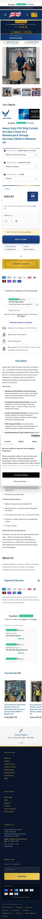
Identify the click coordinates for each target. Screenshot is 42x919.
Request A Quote (21, 264)
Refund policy (9, 811)
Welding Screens (7, 913)
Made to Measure (30, 913)
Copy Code (27, 32)
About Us (7, 758)
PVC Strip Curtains (7, 907)
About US (7, 803)
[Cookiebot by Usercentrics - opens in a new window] (31, 436)
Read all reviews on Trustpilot (21, 322)
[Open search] (27, 15)
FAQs (6, 778)
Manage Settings (20, 481)
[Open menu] (5, 15)
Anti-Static (18, 913)
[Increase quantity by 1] (16, 221)
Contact (7, 761)
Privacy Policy (9, 770)
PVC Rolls (5, 916)
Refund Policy (9, 775)
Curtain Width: (18, 162)
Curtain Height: (15, 174)
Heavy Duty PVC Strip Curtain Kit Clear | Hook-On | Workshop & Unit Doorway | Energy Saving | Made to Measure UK (15, 709)
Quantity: (8, 215)
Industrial (18, 907)
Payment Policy (9, 764)
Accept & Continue (21, 475)
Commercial (28, 907)
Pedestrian (26, 910)
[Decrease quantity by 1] (6, 221)
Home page (8, 797)
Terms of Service (10, 767)
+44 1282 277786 (28, 347)
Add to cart (21, 239)
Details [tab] (21, 441)
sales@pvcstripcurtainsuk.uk (18, 350)
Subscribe (22, 876)
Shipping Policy (9, 772)
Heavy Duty (5, 910)
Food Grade (15, 910)
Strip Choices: (21, 150)
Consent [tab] (7, 441)
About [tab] (34, 441)
